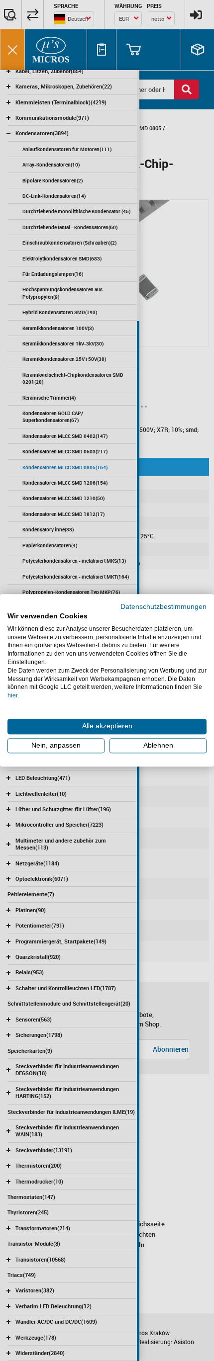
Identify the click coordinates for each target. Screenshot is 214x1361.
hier (12, 695)
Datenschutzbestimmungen (163, 606)
